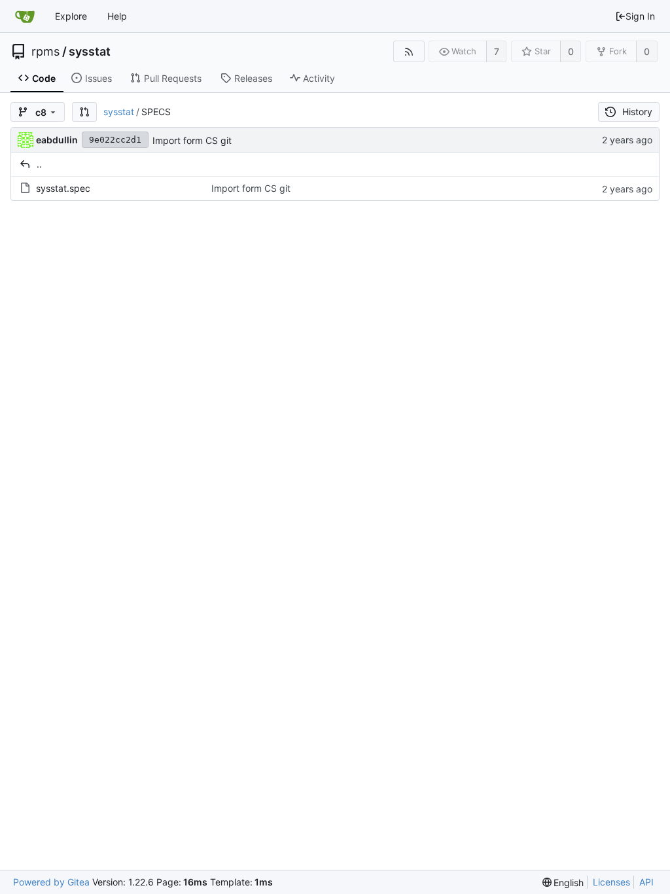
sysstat (90, 51)
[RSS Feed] (408, 51)
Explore (71, 16)
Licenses (611, 881)
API (646, 881)
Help (117, 16)
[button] (84, 112)
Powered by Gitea (51, 881)
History (637, 111)
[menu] (563, 882)
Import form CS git (192, 140)
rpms (45, 51)
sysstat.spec (63, 188)
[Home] (25, 16)
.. (39, 164)
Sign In (640, 16)
